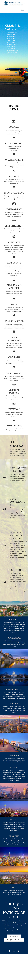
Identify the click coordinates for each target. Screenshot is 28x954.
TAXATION (14, 409)
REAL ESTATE (14, 262)
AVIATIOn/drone (14, 159)
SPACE (14, 304)
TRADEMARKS (14, 373)
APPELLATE (14, 242)
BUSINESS (14, 126)
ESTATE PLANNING (14, 192)
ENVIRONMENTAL (14, 321)
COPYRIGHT (14, 356)
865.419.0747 (14, 936)
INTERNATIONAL (14, 143)
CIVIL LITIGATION (14, 225)
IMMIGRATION (14, 425)
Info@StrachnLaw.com (14, 940)
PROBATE (14, 176)
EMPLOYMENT (14, 209)
